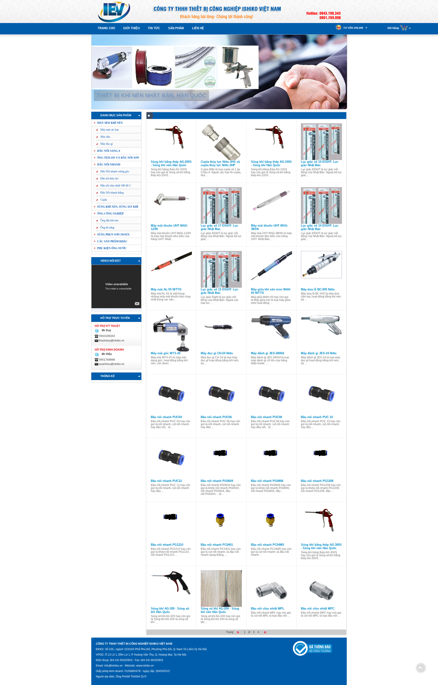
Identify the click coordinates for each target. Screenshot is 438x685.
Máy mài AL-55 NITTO (166, 289)
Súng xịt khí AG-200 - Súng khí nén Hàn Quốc (220, 610)
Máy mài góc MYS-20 (165, 353)
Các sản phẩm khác (112, 241)
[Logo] (114, 11)
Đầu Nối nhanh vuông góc (114, 171)
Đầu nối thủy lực (109, 178)
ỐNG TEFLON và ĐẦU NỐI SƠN (118, 157)
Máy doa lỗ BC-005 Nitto (318, 289)
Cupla (103, 199)
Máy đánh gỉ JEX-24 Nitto (318, 353)
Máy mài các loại (109, 129)
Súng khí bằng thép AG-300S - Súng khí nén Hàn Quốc (321, 546)
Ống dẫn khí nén (109, 220)
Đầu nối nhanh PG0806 (267, 481)
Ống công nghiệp (110, 213)
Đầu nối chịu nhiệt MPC (317, 608)
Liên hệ (198, 28)
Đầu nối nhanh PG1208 (317, 481)
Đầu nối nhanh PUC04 (166, 417)
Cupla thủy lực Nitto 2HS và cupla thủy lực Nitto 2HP (220, 163)
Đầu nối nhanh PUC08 (266, 417)
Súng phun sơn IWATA (113, 234)
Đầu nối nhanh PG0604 (217, 481)
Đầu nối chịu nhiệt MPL (267, 608)
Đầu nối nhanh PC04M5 (267, 544)
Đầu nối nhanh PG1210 (167, 544)
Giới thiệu (131, 28)
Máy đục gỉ (106, 143)
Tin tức (154, 28)
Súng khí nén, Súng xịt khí (117, 206)
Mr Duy (105, 330)
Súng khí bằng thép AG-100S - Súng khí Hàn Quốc (271, 163)
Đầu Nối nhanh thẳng (112, 192)
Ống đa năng (107, 227)
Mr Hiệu (106, 354)
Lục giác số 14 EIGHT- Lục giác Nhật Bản (319, 227)
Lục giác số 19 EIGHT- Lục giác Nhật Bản (319, 163)
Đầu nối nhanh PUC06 (216, 417)
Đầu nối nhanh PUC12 (166, 481)
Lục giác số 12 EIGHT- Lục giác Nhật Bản (219, 291)
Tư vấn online (353, 27)
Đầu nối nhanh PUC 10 (317, 417)
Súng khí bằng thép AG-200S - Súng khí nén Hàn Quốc (171, 163)
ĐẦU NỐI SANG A (108, 151)
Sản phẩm (176, 28)
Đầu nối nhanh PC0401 (217, 544)
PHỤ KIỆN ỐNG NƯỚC (112, 248)
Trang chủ (106, 28)
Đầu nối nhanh (108, 164)
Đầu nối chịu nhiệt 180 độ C (115, 185)
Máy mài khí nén (110, 122)
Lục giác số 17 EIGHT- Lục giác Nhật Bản (219, 227)
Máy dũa (105, 136)
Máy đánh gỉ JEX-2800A (267, 353)
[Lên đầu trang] (421, 667)
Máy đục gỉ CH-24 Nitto (217, 353)
